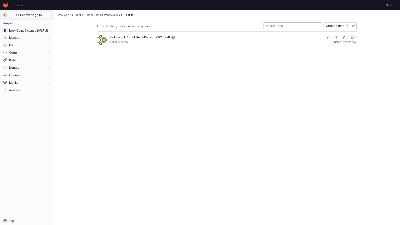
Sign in (390, 5)
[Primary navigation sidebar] (5, 15)
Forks (129, 14)
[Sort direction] (353, 25)
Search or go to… (31, 15)
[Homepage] (5, 5)
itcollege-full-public (70, 14)
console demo (119, 42)
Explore (17, 5)
